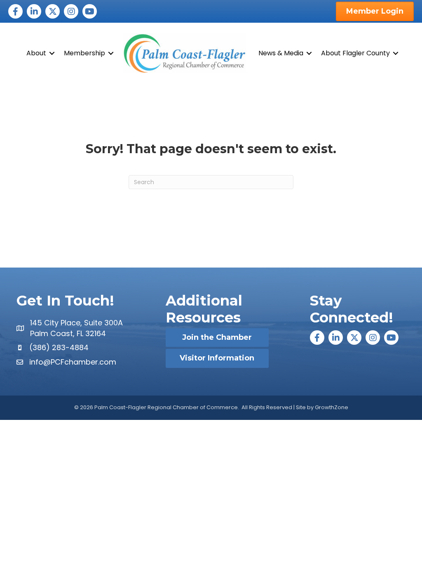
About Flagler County (355, 53)
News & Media (280, 53)
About (36, 53)
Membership (84, 53)
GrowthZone (331, 407)
